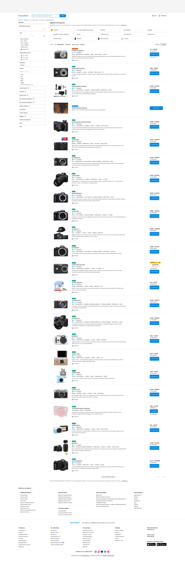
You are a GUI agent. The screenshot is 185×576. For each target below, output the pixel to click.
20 (163, 477)
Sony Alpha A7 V (75, 229)
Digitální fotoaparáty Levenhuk (65, 502)
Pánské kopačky (24, 495)
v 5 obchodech (153, 87)
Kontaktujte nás (150, 529)
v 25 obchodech (153, 355)
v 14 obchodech (153, 159)
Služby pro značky (87, 538)
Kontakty (20, 532)
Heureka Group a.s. (86, 555)
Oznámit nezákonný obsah (24, 544)
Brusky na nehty (24, 497)
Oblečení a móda (137, 508)
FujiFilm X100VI (75, 140)
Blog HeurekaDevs (22, 542)
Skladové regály (23, 499)
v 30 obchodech (153, 337)
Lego (135, 502)
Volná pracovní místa (23, 536)
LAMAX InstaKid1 (76, 372)
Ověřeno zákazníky (119, 530)
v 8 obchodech (153, 141)
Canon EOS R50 (75, 247)
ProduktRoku (118, 534)
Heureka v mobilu (54, 532)
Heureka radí (53, 534)
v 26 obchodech (153, 373)
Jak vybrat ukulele (62, 511)
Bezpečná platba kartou (56, 542)
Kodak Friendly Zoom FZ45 (78, 264)
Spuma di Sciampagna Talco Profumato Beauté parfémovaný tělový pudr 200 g (111, 499)
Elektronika (26, 20)
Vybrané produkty (101, 492)
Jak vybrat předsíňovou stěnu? (65, 513)
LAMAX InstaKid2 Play (77, 282)
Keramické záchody (24, 506)
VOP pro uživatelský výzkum (57, 544)
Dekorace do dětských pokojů (27, 502)
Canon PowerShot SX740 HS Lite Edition (81, 122)
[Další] (165, 477)
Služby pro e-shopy (87, 534)
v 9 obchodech (153, 195)
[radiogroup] (32, 57)
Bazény (136, 499)
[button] (30, 28)
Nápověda (85, 547)
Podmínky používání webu (108, 555)
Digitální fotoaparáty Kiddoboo (65, 499)
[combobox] (46, 15)
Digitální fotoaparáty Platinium (65, 495)
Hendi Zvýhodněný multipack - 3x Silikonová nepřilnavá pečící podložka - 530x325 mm (111, 504)
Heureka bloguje (22, 540)
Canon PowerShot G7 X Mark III (79, 86)
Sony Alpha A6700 (76, 157)
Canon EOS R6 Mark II (77, 193)
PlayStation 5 (137, 501)
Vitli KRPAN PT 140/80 (101, 502)
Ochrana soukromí (55, 540)
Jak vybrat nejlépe (63, 508)
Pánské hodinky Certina (25, 504)
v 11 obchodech (153, 51)
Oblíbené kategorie (25, 492)
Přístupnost (21, 547)
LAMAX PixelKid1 (76, 425)
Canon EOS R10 (75, 211)
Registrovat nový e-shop (88, 532)
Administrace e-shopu (88, 530)
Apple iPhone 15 (137, 495)
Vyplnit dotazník (150, 536)
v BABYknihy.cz (153, 407)
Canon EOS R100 (76, 175)
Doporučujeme (138, 492)
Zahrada (136, 504)
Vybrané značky (62, 492)
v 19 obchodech (153, 284)
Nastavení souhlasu (55, 538)
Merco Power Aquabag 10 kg (102, 506)
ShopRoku (117, 532)
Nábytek (136, 506)
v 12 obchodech (153, 212)
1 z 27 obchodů (153, 268)
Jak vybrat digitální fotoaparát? (79, 108)
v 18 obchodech (153, 302)
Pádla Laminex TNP (24, 508)
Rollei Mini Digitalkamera (78, 50)
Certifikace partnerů (119, 536)
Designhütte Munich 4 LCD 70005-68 (104, 501)
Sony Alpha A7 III (76, 318)
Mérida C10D (99, 495)
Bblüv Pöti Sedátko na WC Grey (103, 497)
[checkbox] (19, 39)
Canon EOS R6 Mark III (77, 461)
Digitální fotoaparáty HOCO (64, 501)
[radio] (19, 55)
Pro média (20, 538)
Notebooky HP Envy (24, 512)
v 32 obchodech (153, 70)
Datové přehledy (86, 540)
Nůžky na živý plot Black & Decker (27, 510)
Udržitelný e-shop (119, 540)
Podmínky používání (22, 534)
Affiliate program (86, 542)
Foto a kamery (42, 20)
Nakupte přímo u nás (55, 536)
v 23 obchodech (153, 427)
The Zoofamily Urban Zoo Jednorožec (81, 408)
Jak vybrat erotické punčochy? (65, 514)
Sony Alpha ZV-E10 (76, 300)
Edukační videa (86, 544)
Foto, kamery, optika (33, 20)
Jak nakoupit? (54, 530)
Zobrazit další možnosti (26, 84)
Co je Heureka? (21, 530)
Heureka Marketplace (87, 536)
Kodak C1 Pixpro (76, 354)
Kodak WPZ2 (75, 336)
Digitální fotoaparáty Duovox (64, 497)
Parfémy (136, 497)
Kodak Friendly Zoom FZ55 (78, 68)
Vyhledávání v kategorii (24, 26)
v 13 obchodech (153, 319)
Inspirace (117, 538)
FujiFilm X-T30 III (76, 389)
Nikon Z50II (74, 443)
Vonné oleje (23, 501)
